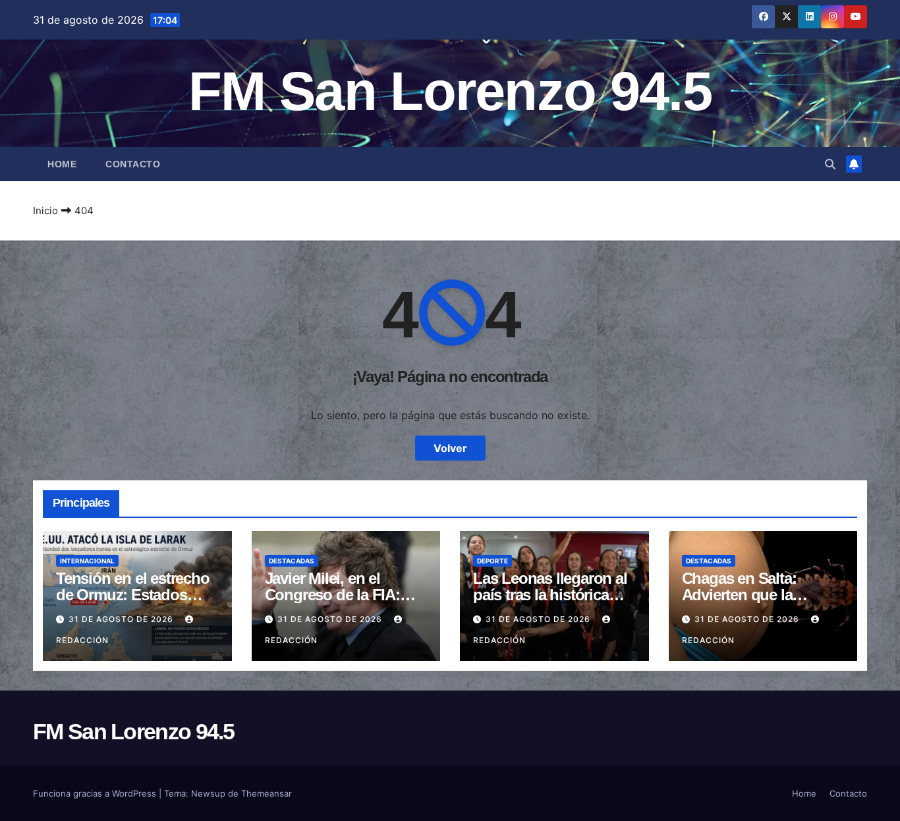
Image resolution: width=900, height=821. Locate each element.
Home (61, 164)
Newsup (208, 793)
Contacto (132, 164)
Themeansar (266, 793)
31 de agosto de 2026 (122, 619)
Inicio (45, 210)
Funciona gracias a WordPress (96, 793)
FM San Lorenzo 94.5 (450, 91)
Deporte (492, 561)
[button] (830, 164)
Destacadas (291, 561)
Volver (450, 448)
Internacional (87, 561)
